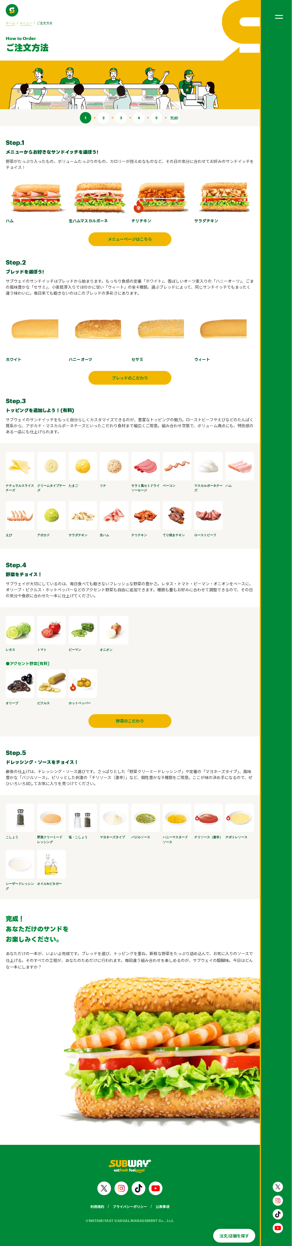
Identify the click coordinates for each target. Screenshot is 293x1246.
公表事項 (162, 1206)
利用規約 (97, 1206)
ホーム (10, 23)
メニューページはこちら (130, 239)
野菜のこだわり (130, 721)
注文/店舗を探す (234, 1236)
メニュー (25, 23)
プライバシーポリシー (130, 1206)
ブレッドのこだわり (130, 378)
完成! (174, 118)
